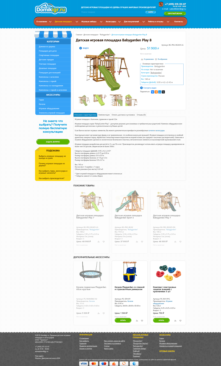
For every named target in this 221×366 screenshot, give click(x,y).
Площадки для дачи (48, 51)
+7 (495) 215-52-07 (175, 4)
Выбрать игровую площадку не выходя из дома (52, 157)
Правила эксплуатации (88, 346)
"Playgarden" (137, 341)
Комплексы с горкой (47, 81)
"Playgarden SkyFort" (140, 343)
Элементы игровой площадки (52, 113)
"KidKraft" (136, 351)
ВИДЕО (86, 48)
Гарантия (82, 343)
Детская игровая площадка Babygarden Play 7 (89, 216)
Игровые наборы (88, 21)
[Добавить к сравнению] (98, 241)
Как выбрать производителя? (51, 178)
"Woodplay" (137, 354)
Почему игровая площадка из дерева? (52, 164)
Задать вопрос (53, 142)
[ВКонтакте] (152, 91)
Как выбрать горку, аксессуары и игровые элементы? (53, 172)
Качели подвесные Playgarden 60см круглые (91, 288)
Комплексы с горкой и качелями (53, 90)
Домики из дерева (47, 46)
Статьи (106, 346)
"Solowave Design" (139, 348)
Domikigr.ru (56, 8)
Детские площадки (63, 21)
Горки (41, 100)
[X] (163, 91)
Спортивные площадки (49, 55)
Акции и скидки (85, 348)
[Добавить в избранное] (104, 241)
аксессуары (160, 130)
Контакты (178, 21)
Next (140, 68)
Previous (72, 68)
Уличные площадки (47, 64)
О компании (41, 21)
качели (151, 130)
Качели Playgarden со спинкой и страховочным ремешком (129, 288)
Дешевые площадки (47, 68)
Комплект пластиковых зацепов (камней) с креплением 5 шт (164, 289)
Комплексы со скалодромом (51, 85)
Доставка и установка (112, 343)
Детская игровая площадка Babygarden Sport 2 (128, 216)
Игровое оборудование (49, 108)
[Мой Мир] (159, 91)
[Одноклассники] (156, 91)
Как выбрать (84, 341)
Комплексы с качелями (49, 77)
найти (150, 12)
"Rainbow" (136, 356)
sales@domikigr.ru (177, 9)
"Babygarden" (156, 72)
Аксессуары (111, 21)
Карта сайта (108, 348)
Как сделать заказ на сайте (114, 341)
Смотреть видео (149, 88)
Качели (42, 104)
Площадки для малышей (49, 72)
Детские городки (46, 59)
